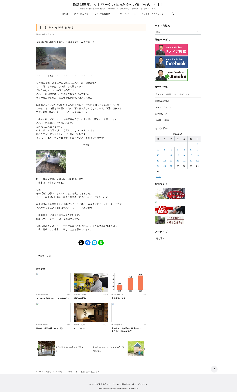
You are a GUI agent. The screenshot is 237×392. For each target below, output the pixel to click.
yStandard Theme (105, 388)
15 (191, 155)
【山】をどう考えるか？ (89, 371)
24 (158, 165)
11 (164, 155)
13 (178, 155)
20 (178, 160)
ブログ (70, 371)
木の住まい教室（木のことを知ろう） (53, 298)
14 (184, 155)
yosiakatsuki (117, 388)
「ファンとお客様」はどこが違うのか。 (173, 94)
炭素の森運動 (80, 298)
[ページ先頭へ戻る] (214, 369)
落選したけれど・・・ (165, 100)
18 (164, 160)
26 (171, 165)
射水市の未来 (161, 113)
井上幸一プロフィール (126, 13)
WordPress (135, 388)
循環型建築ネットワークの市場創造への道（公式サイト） (118, 4)
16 (197, 155)
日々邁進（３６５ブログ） (153, 13)
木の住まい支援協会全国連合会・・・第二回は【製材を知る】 (128, 329)
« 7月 (158, 176)
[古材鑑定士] (170, 214)
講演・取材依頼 (81, 13)
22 (191, 160)
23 (197, 160)
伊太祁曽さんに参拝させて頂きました (71, 349)
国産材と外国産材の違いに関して (51, 328)
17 (158, 160)
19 (171, 160)
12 (171, 155)
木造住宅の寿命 (118, 298)
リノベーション (81, 328)
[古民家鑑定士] (170, 224)
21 (184, 160)
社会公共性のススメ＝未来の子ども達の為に (109, 349)
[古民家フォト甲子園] (156, 203)
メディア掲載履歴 (102, 13)
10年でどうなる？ (163, 107)
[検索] (173, 14)
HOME (65, 13)
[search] (197, 32)
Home (38, 371)
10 (158, 155)
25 (164, 165)
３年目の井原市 (162, 120)
